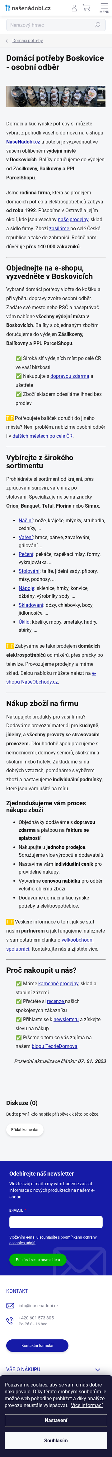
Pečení (26, 554)
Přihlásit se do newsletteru (38, 1260)
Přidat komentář (25, 1130)
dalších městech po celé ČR (42, 436)
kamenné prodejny (58, 984)
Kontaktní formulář (37, 1345)
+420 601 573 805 (36, 1320)
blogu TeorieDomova (54, 1046)
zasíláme (59, 228)
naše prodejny (73, 219)
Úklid (24, 622)
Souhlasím (56, 1441)
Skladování (31, 605)
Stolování (29, 571)
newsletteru (66, 1019)
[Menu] (104, 8)
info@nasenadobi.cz (38, 1305)
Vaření (26, 537)
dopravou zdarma (69, 376)
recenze (56, 1001)
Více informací (87, 1405)
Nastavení (56, 1420)
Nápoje (26, 588)
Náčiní (26, 521)
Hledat (97, 25)
